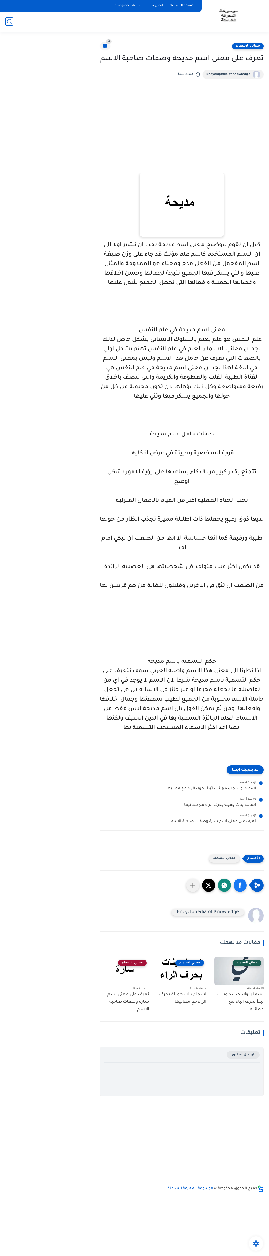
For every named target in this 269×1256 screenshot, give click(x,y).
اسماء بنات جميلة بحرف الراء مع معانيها (220, 805)
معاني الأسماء (248, 46)
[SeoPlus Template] (260, 1188)
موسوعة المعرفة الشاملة (190, 1189)
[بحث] (9, 21)
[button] (240, 885)
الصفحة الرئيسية (183, 6)
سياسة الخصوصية (129, 6)
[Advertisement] (182, 137)
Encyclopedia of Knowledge (228, 74)
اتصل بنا (157, 6)
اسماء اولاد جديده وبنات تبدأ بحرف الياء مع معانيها (211, 789)
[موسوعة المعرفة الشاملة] (228, 15)
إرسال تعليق (243, 1055)
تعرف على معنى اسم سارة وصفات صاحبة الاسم (213, 821)
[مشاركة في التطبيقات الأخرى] (192, 885)
